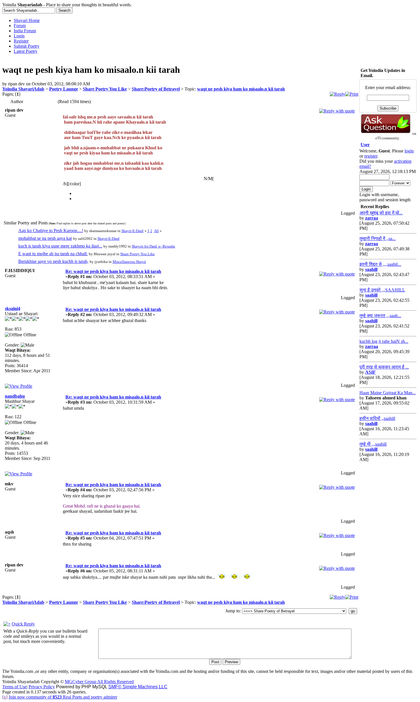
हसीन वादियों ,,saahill (377, 418)
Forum (20, 25)
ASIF (370, 372)
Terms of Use (14, 686)
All (156, 231)
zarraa (371, 218)
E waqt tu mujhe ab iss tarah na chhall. (53, 253)
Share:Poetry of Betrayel (156, 89)
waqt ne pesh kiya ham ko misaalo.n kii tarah (241, 89)
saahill (371, 269)
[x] (4, 697)
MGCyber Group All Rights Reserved (99, 681)
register (370, 156)
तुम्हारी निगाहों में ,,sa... (377, 238)
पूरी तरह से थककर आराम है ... (384, 367)
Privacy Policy (42, 686)
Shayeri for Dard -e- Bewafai (153, 246)
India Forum (25, 30)
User (365, 144)
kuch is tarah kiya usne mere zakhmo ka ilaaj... (60, 246)
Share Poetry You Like (105, 89)
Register (21, 41)
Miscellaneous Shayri (129, 262)
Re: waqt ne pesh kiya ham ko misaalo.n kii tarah (113, 271)
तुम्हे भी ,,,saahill (373, 444)
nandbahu (15, 396)
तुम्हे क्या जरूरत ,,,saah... (380, 315)
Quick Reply (23, 623)
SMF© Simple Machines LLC (137, 686)
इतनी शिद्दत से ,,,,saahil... (380, 264)
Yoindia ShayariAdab (23, 89)
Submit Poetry (26, 46)
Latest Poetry (25, 51)
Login (19, 35)
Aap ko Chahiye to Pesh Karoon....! (50, 230)
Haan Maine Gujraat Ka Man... (387, 392)
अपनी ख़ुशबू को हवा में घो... (381, 212)
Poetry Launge (63, 89)
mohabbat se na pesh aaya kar (45, 238)
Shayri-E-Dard (132, 231)
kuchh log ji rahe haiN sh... (383, 341)
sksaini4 (12, 308)
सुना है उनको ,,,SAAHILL (382, 289)
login (409, 150)
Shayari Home (27, 20)
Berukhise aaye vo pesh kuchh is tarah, (53, 261)
